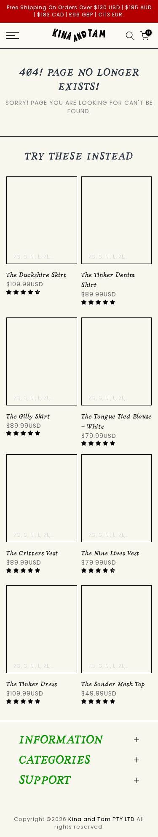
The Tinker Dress (31, 684)
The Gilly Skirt (28, 417)
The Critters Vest (32, 553)
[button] (24, 292)
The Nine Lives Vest (110, 553)
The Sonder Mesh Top (113, 684)
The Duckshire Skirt (36, 275)
